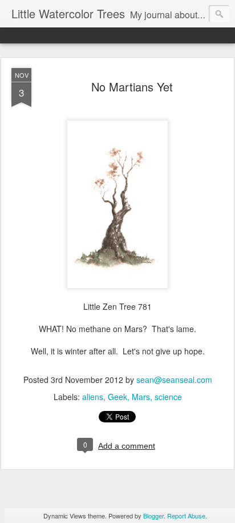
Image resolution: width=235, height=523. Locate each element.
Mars (141, 396)
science (168, 396)
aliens (92, 396)
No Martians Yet (132, 86)
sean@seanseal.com (174, 379)
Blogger (153, 515)
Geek (117, 396)
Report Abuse (186, 515)
